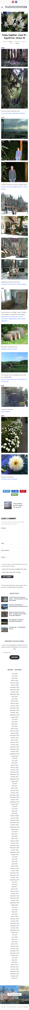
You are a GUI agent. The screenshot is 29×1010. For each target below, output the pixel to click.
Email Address (5, 550)
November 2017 (14, 875)
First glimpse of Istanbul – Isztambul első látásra (16, 620)
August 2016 (14, 905)
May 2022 (14, 763)
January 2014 (14, 969)
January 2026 (15, 685)
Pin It (23, 491)
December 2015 (14, 923)
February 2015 (14, 946)
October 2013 (14, 976)
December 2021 (14, 772)
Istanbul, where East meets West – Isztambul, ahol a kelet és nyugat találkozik (17, 613)
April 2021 (14, 786)
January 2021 (14, 792)
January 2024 (14, 733)
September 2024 (14, 715)
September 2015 (14, 930)
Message (3, 528)
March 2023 (14, 740)
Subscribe (14, 657)
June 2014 (15, 957)
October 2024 (14, 712)
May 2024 (14, 724)
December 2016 (14, 896)
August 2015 (14, 932)
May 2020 (14, 811)
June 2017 (14, 884)
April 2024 (14, 726)
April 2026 (14, 678)
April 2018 (14, 864)
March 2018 (14, 866)
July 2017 (14, 882)
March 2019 (14, 838)
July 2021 (14, 783)
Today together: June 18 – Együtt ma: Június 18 (18, 505)
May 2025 (14, 696)
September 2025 (14, 694)
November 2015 (14, 925)
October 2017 (14, 877)
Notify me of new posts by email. (12, 572)
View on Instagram (14, 994)
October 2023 (14, 738)
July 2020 (14, 806)
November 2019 (14, 822)
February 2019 (14, 841)
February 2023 (14, 742)
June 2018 (14, 859)
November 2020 (14, 797)
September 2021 (14, 779)
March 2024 (14, 728)
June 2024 (14, 721)
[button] (2, 7)
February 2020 (14, 815)
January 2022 (14, 770)
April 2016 (14, 914)
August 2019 (14, 829)
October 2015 (14, 928)
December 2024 (14, 708)
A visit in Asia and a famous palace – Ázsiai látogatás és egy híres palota (18, 598)
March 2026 (14, 680)
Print (15, 494)
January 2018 (14, 870)
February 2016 (14, 918)
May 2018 (14, 861)
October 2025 (14, 692)
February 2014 (14, 967)
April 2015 (14, 941)
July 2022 (14, 758)
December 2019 (14, 820)
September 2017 (14, 880)
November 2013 (14, 973)
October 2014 (14, 955)
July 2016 (14, 907)
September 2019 (14, 827)
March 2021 (14, 788)
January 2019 (14, 843)
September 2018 (14, 852)
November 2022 (14, 749)
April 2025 (14, 699)
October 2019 (14, 825)
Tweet (7, 491)
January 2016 (14, 921)
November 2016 (14, 898)
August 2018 (14, 854)
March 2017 (14, 889)
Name (2, 543)
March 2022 (14, 765)
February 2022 (14, 767)
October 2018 (14, 850)
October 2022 (14, 751)
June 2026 (14, 676)
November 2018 (14, 847)
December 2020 (14, 795)
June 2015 (14, 937)
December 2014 (14, 951)
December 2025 (14, 687)
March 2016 (14, 916)
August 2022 (14, 756)
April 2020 (14, 813)
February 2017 (14, 891)
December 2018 (14, 845)
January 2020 (15, 818)
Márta (10, 41)
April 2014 (14, 962)
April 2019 (14, 836)
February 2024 (14, 731)
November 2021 (14, 774)
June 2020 (14, 808)
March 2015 (14, 944)
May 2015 (14, 939)
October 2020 (14, 799)
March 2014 (14, 964)
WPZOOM (26, 1007)
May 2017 (14, 886)
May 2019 (14, 834)
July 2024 (14, 719)
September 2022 (14, 754)
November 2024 (14, 710)
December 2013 (14, 971)
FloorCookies (16, 7)
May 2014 (14, 960)
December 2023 (14, 735)
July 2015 (14, 935)
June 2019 (14, 831)
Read (17, 43)
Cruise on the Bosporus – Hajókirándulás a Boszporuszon (18, 605)
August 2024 (14, 717)
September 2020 (14, 802)
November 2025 (14, 689)
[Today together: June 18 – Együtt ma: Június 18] (8, 505)
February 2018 (14, 868)
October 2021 (14, 776)
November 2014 (14, 953)
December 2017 (14, 873)
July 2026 (14, 673)
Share (15, 491)
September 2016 (14, 902)
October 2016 (14, 900)
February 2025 (14, 703)
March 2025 (14, 701)
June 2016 (14, 909)
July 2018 (14, 857)
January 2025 (14, 705)
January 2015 (14, 948)
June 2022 (15, 760)
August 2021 (14, 781)
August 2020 (14, 804)
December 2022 (14, 747)
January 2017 (14, 893)
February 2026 (14, 683)
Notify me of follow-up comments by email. (15, 569)
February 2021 (14, 790)
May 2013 (14, 978)
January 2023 (14, 744)
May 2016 (14, 912)
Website (3, 557)
